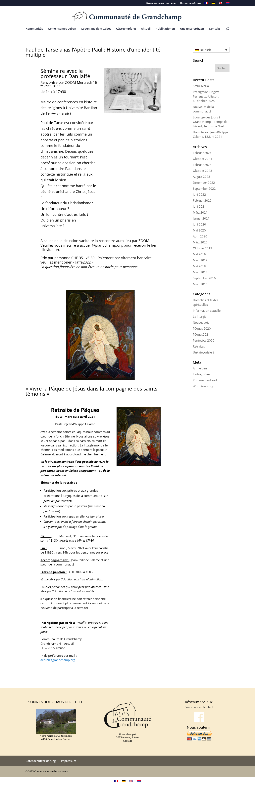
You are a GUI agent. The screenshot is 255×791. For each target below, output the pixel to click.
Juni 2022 (199, 194)
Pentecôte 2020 (203, 340)
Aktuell (146, 28)
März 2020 (200, 242)
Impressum (68, 761)
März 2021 (200, 212)
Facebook (208, 707)
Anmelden (200, 368)
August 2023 (201, 177)
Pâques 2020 (202, 328)
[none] (211, 50)
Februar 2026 (202, 153)
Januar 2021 (201, 218)
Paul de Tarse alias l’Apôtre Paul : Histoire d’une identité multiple (93, 52)
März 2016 (200, 284)
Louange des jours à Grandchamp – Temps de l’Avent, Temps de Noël (210, 121)
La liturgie (199, 316)
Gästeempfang (126, 28)
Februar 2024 (202, 165)
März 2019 (200, 260)
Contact (127, 740)
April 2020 (200, 236)
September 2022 (204, 188)
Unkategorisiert (203, 352)
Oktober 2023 (202, 171)
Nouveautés (201, 322)
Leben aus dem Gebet (96, 28)
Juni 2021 (199, 206)
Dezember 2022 (204, 183)
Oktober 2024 (202, 159)
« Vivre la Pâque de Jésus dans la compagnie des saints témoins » (91, 391)
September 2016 (204, 278)
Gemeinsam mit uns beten (161, 3)
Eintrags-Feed (202, 374)
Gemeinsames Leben (62, 28)
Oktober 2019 (202, 248)
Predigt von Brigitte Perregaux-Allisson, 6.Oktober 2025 (206, 96)
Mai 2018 (199, 266)
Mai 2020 (199, 230)
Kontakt (214, 28)
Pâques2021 (201, 334)
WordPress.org (203, 386)
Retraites (199, 346)
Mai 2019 (199, 254)
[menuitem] (206, 4)
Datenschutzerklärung (41, 761)
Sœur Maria (201, 86)
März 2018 (200, 272)
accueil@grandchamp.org (57, 660)
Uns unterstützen (190, 3)
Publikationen (165, 28)
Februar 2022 (202, 200)
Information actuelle (207, 310)
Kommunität (34, 28)
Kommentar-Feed (205, 380)
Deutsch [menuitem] (205, 50)
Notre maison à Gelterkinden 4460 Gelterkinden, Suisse (56, 737)
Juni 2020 (199, 224)
